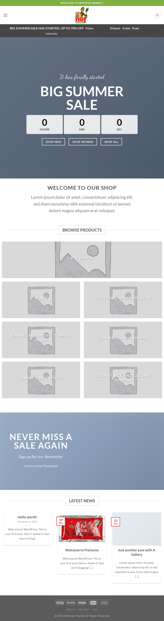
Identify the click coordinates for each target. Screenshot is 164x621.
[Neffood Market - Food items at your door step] (82, 15)
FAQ (95, 609)
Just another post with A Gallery (136, 552)
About (70, 609)
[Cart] (157, 15)
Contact (84, 609)
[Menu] (5, 15)
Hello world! (27, 517)
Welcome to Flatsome (82, 550)
